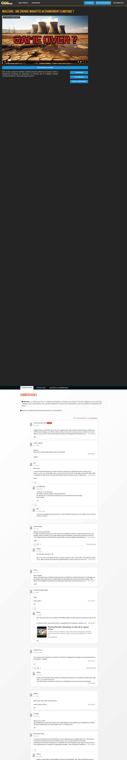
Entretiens (36, 3)
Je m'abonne (89, 3)
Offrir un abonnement (103, 3)
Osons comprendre (8, 3)
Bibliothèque (23, 3)
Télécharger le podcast (45, 67)
